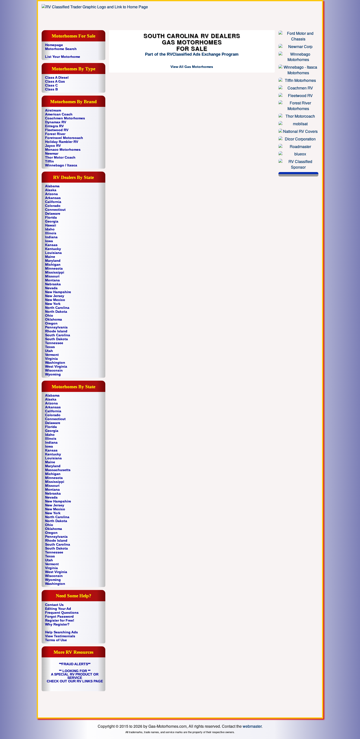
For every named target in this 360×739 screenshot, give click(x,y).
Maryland (52, 261)
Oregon (51, 323)
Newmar (51, 153)
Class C (51, 85)
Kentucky (53, 249)
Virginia (51, 359)
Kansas (51, 245)
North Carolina (57, 308)
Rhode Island (56, 331)
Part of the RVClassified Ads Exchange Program (192, 54)
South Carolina (57, 335)
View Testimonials (60, 636)
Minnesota (54, 268)
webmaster (252, 726)
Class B (51, 89)
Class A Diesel (57, 77)
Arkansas (53, 198)
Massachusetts (58, 470)
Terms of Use (56, 640)
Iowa (49, 241)
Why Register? (57, 624)
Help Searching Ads (61, 632)
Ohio (49, 315)
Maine (50, 257)
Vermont (52, 355)
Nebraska (53, 284)
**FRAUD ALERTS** (74, 664)
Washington (55, 362)
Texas (50, 347)
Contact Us (54, 605)
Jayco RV (53, 146)
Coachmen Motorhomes (65, 118)
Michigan (52, 264)
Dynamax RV (55, 122)
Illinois (50, 233)
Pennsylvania (56, 327)
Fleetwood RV (56, 130)
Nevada (51, 288)
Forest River (55, 134)
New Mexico (55, 300)
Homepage (54, 45)
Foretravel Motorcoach (64, 138)
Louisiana (53, 253)
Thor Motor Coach (60, 157)
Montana (52, 280)
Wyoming (53, 374)
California (53, 202)
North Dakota (56, 311)
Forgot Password (59, 616)
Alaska (50, 190)
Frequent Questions (62, 612)
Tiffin (49, 161)
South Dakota (56, 339)
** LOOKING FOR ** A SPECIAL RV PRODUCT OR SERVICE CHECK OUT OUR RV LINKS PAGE (75, 676)
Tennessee (54, 343)
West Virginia (56, 366)
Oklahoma (53, 319)
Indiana (51, 237)
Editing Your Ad (58, 609)
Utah (49, 351)
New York (52, 304)
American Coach (58, 114)
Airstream (53, 110)
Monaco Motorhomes (63, 149)
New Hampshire (58, 292)
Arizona (51, 194)
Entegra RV (54, 126)
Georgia (51, 221)
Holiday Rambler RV (61, 142)
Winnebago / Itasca (61, 165)
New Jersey (54, 296)
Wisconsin (54, 370)
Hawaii (50, 225)
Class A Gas (55, 81)
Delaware (52, 213)
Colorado (52, 206)
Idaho (50, 229)
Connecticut (55, 210)
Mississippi (54, 272)
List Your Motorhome (62, 57)
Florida (51, 217)
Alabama (52, 186)
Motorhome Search (61, 49)
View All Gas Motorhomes (191, 67)
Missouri (52, 276)
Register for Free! (59, 620)
